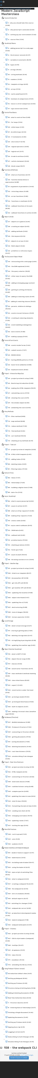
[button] (3, 1)
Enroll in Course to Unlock (19, 1058)
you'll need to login (27, 1055)
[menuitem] (1, 1)
